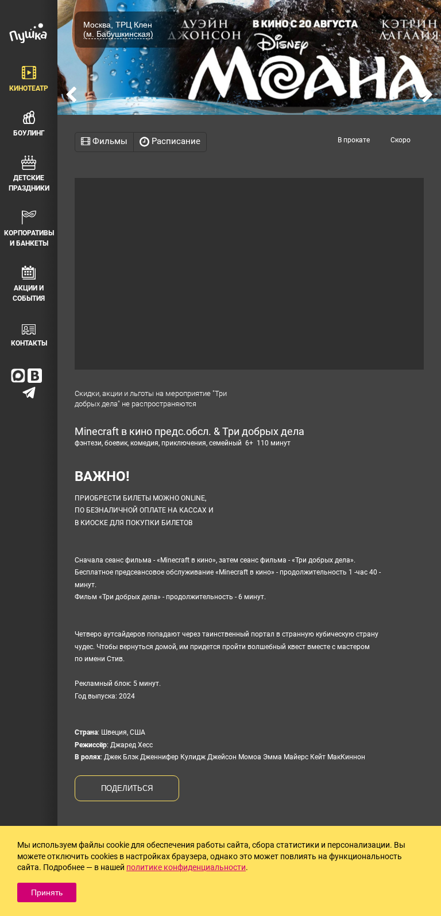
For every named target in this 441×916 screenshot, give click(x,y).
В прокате (354, 140)
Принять (47, 892)
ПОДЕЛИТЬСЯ (127, 788)
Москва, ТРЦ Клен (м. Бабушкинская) (118, 29)
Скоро (400, 140)
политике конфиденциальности (186, 867)
